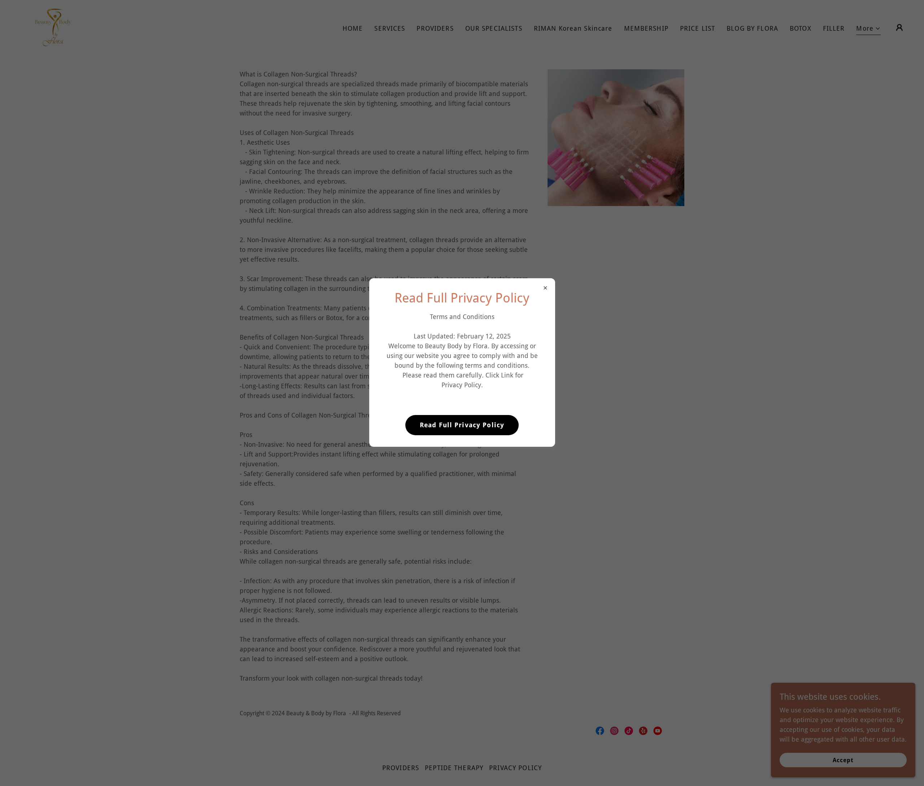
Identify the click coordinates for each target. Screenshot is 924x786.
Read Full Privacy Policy (462, 425)
